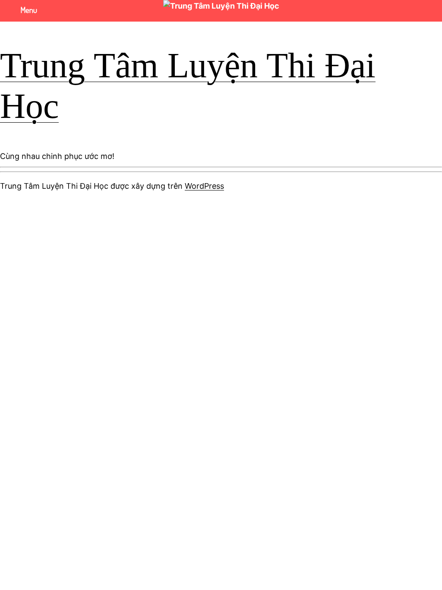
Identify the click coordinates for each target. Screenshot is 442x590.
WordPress (204, 185)
